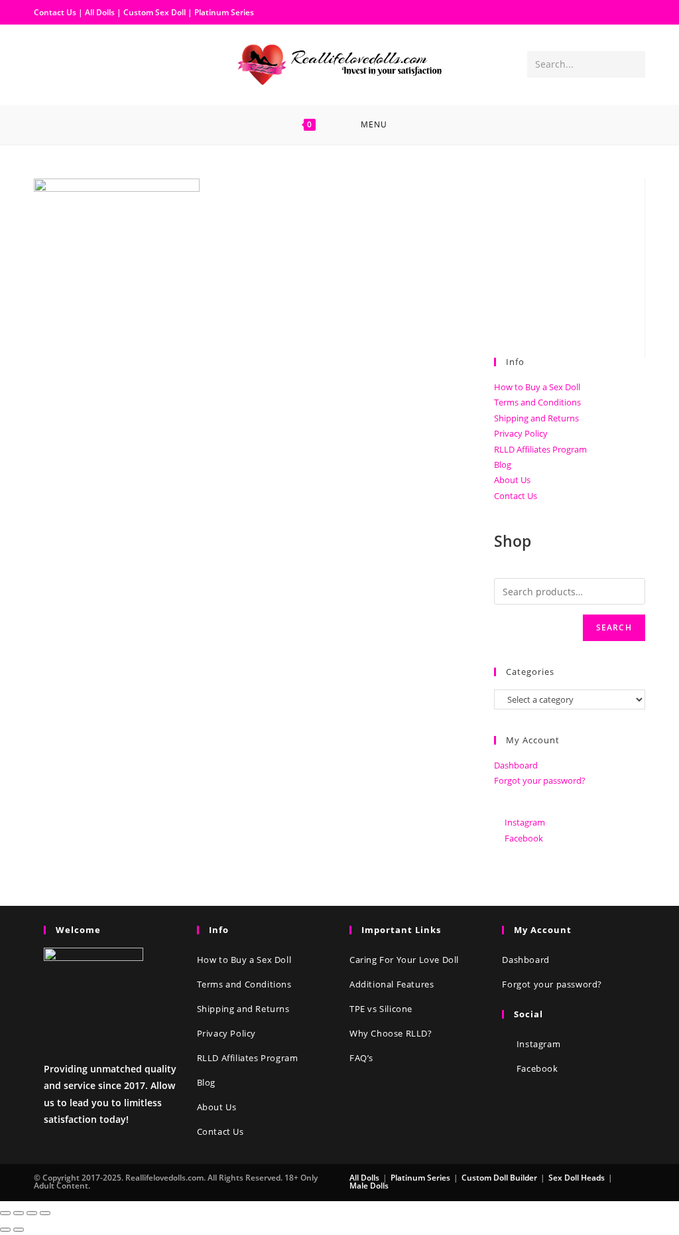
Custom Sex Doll (154, 12)
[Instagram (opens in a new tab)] (65, 63)
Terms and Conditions (537, 402)
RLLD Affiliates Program (540, 449)
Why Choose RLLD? (390, 1033)
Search (614, 627)
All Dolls (101, 12)
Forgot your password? (540, 780)
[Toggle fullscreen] (32, 1213)
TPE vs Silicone (380, 1009)
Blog (502, 465)
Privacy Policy (521, 433)
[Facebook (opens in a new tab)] (44, 63)
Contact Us (55, 12)
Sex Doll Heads (576, 1177)
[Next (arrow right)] (18, 1230)
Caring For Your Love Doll (404, 960)
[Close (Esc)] (5, 1213)
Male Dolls (369, 1185)
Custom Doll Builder (499, 1177)
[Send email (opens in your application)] (86, 63)
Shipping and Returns (536, 418)
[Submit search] (632, 64)
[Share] (18, 1213)
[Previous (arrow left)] (5, 1230)
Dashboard (516, 765)
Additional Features (391, 984)
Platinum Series (224, 12)
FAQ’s (361, 1058)
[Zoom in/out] (45, 1213)
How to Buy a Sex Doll (537, 387)
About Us (512, 480)
